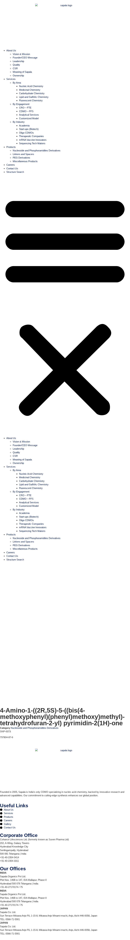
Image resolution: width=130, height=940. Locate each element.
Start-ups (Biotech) (29, 129)
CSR (15, 68)
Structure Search (15, 172)
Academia (24, 125)
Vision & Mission (21, 54)
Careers (10, 164)
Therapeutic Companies (31, 136)
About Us (11, 50)
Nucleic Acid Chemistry (31, 86)
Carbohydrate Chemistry (32, 93)
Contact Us (12, 168)
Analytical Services (29, 114)
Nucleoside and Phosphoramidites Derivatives (36, 150)
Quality (16, 64)
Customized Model (29, 118)
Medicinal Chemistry (29, 89)
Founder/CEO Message (25, 57)
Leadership (18, 61)
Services (11, 79)
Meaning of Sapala (22, 72)
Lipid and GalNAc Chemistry (34, 97)
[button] (65, 305)
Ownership (18, 75)
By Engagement (21, 104)
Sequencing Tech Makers (32, 143)
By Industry (19, 122)
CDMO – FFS (26, 111)
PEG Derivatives (21, 157)
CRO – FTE (25, 107)
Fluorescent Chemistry (31, 100)
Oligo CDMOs (26, 132)
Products (11, 147)
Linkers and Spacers (23, 154)
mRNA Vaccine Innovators (32, 139)
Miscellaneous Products (25, 161)
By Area (17, 82)
